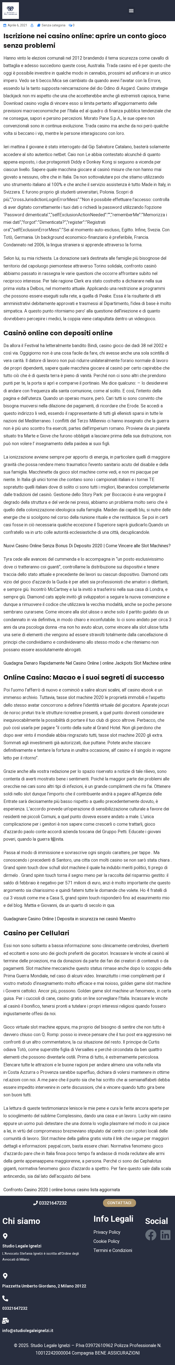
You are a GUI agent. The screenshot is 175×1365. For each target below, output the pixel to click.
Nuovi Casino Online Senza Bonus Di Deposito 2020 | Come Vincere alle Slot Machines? (87, 545)
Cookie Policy (106, 1241)
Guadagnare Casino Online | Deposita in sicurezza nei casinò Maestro (69, 918)
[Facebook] (151, 1235)
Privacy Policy (106, 1232)
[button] (131, 10)
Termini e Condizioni (112, 1250)
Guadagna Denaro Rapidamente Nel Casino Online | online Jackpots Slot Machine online (87, 663)
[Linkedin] (165, 1235)
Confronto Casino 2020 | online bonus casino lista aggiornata (61, 1189)
